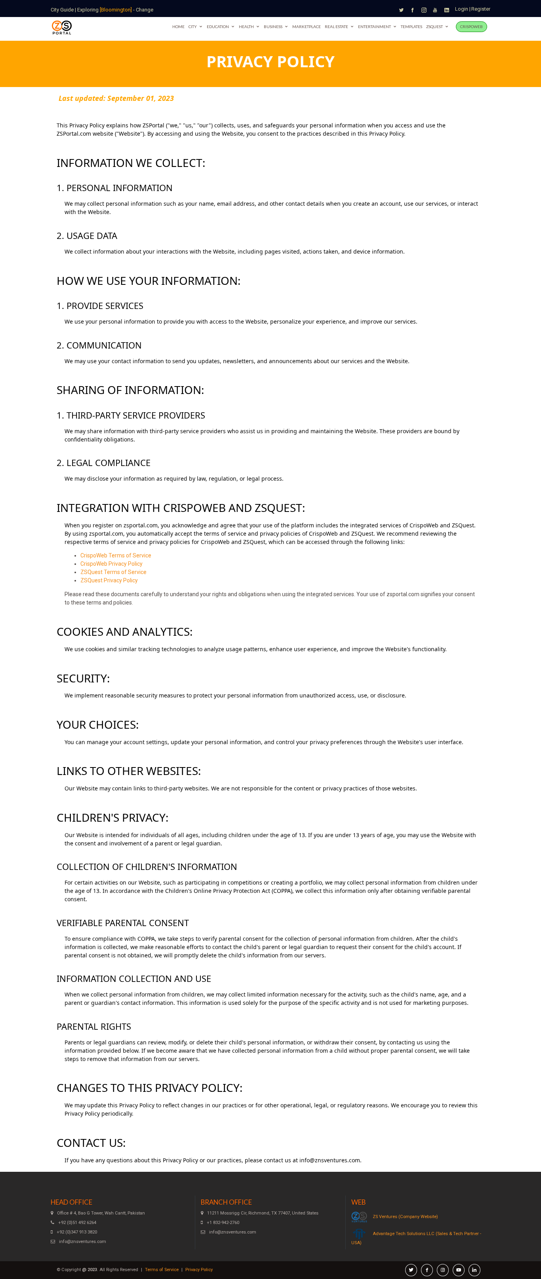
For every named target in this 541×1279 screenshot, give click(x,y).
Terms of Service (162, 1269)
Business (273, 26)
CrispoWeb (471, 26)
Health (246, 26)
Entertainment (374, 26)
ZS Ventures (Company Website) (405, 1216)
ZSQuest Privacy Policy (109, 580)
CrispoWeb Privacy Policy (111, 564)
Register (480, 9)
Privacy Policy (199, 1269)
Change (144, 10)
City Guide (62, 10)
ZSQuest (434, 26)
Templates (411, 26)
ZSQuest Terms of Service (113, 572)
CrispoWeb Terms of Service (115, 555)
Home (178, 26)
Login (461, 9)
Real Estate (336, 26)
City (193, 26)
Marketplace (306, 26)
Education (218, 26)
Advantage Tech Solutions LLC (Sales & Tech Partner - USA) (416, 1238)
